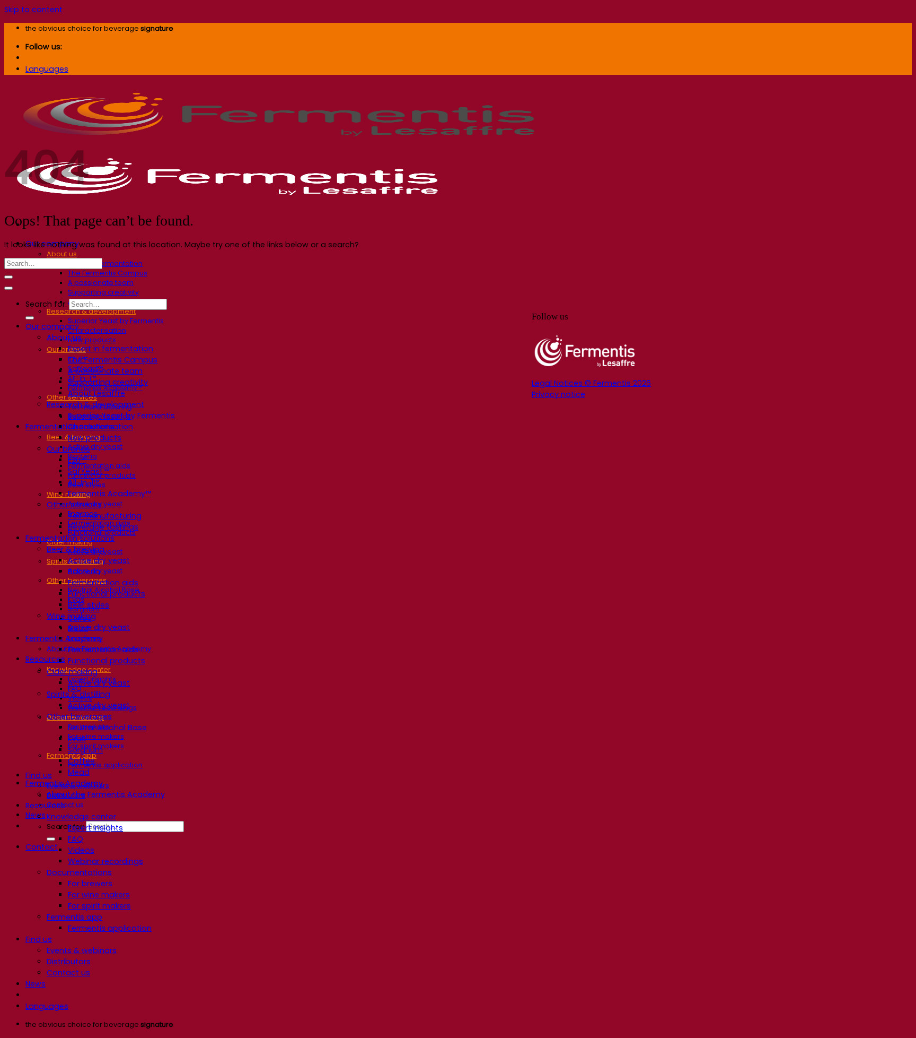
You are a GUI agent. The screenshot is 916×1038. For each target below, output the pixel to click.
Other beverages (79, 716)
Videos (81, 850)
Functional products (106, 594)
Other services (74, 504)
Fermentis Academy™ (109, 493)
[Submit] (51, 839)
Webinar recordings (105, 861)
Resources (45, 659)
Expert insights (95, 828)
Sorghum (85, 750)
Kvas (77, 738)
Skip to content (33, 9)
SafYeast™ (88, 471)
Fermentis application (105, 764)
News (35, 815)
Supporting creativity (103, 292)
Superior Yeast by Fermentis (116, 320)
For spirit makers (99, 906)
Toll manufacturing (105, 516)
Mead (79, 772)
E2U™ (77, 460)
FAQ (75, 839)
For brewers (90, 883)
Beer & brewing (75, 549)
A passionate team (101, 282)
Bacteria (84, 571)
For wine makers (96, 736)
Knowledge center (81, 816)
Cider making (72, 672)
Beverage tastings (103, 527)
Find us (38, 775)
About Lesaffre (96, 393)
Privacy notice (558, 394)
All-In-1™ (83, 482)
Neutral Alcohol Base (107, 727)
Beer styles (88, 605)
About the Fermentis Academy (106, 794)
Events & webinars (82, 950)
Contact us (65, 804)
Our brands (66, 349)
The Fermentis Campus (107, 273)
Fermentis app (74, 917)
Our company (52, 326)
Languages (46, 69)
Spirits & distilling (78, 694)
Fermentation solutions (69, 538)
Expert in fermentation (105, 263)
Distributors (69, 961)
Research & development (91, 311)
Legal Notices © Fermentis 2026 (591, 383)
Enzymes (84, 638)
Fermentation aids (103, 582)
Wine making (71, 616)
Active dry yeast (95, 446)
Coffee (81, 761)
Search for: (65, 826)
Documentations (79, 872)
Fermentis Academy (64, 638)
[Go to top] (8, 288)
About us (62, 253)
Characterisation (97, 330)
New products (92, 339)
